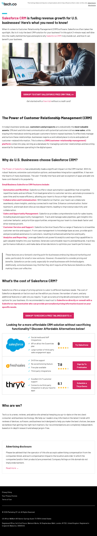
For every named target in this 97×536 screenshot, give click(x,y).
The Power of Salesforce (13, 169)
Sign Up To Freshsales (82, 365)
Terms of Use (7, 499)
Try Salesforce (81, 345)
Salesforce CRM (14, 18)
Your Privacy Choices (9, 496)
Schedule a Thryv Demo (81, 384)
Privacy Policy (7, 492)
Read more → (12, 468)
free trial (47, 101)
